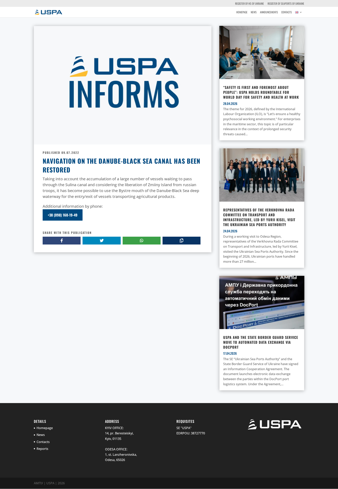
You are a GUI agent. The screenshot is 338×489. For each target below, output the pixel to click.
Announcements (269, 12)
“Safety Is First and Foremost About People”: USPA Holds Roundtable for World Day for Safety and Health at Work (261, 92)
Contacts (286, 12)
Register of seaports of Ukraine (286, 3)
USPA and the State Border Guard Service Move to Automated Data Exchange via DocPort (260, 342)
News (254, 12)
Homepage (241, 12)
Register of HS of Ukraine (249, 3)
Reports (42, 449)
